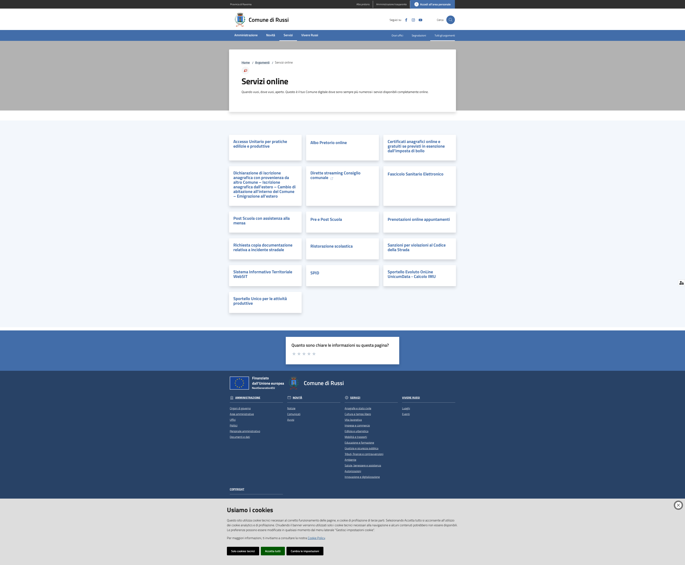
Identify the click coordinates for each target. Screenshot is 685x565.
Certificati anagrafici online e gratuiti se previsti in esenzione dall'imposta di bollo (416, 146)
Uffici (233, 420)
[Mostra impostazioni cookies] (681, 283)
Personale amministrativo (245, 431)
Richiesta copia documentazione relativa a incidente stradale (262, 247)
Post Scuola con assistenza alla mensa (261, 220)
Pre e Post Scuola (326, 219)
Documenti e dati (240, 437)
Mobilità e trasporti (356, 437)
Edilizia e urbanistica (356, 431)
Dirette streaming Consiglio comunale (335, 175)
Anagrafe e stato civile (358, 408)
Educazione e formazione (359, 442)
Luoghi (406, 408)
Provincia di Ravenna (241, 4)
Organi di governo (240, 408)
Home (246, 62)
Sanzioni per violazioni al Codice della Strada (417, 247)
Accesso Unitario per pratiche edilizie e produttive (260, 143)
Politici (233, 425)
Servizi (355, 398)
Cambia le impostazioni (305, 551)
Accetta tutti (273, 551)
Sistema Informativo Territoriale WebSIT (262, 274)
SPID (314, 272)
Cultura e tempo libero (358, 414)
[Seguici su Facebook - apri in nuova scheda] (404, 19)
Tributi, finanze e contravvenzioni (364, 454)
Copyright (237, 489)
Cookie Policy (316, 538)
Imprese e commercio (357, 425)
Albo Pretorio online (328, 142)
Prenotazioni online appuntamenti (419, 219)
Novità (297, 398)
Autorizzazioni (353, 471)
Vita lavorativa (353, 420)
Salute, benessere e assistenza (363, 465)
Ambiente (350, 460)
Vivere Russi (411, 398)
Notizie (291, 408)
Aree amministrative (242, 414)
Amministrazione (247, 398)
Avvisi (290, 420)
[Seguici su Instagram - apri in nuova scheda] (411, 19)
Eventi (406, 414)
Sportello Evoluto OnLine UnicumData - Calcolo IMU (412, 274)
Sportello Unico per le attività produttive (260, 300)
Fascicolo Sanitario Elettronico (415, 174)
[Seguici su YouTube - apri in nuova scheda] (419, 19)
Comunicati (293, 414)
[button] (450, 20)
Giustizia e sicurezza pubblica (361, 448)
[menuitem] (246, 35)
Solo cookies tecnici (243, 551)
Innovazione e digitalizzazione (362, 477)
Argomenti (262, 62)
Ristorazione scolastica (331, 246)
